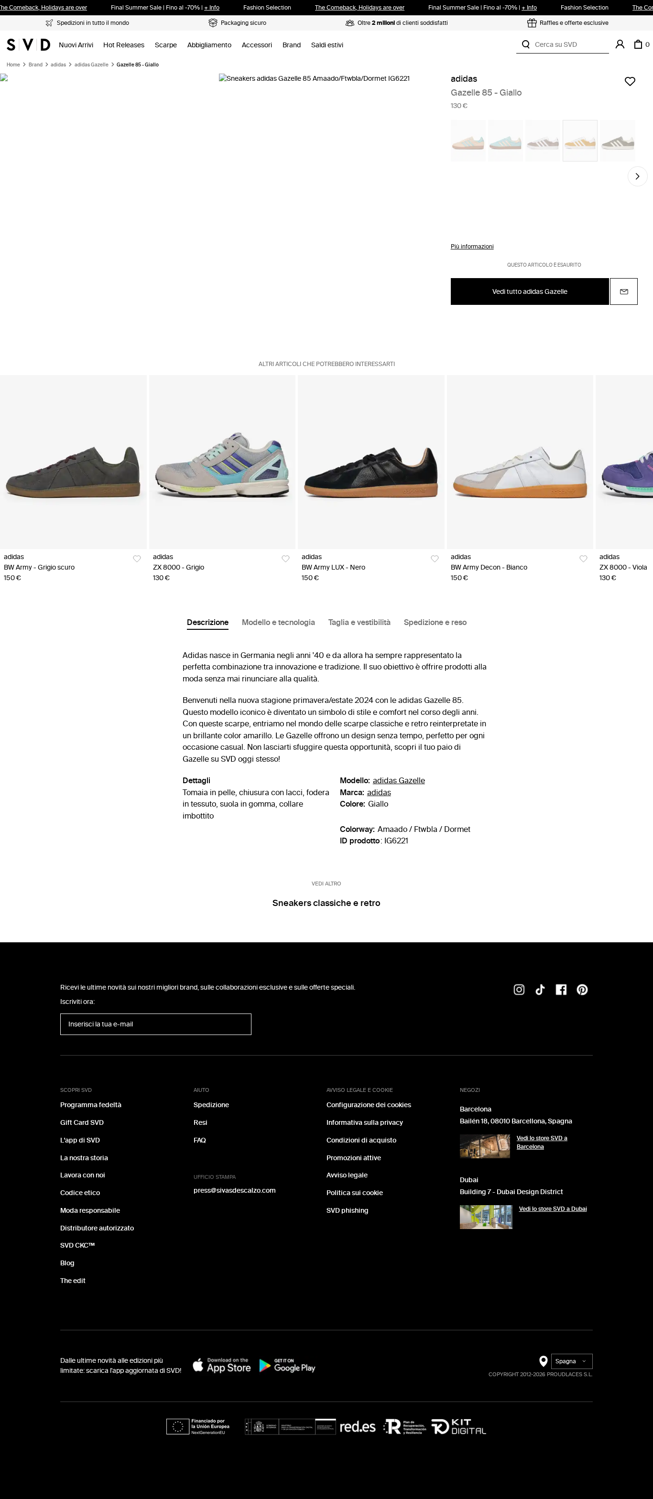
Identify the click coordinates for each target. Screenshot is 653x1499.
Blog (67, 1263)
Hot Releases (123, 45)
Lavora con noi (82, 1175)
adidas (58, 65)
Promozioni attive (353, 1158)
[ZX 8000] (222, 462)
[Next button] (638, 176)
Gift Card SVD (82, 1123)
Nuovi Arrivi (76, 45)
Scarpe (166, 45)
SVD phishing (347, 1211)
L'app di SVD (80, 1140)
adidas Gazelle (92, 65)
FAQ (200, 1140)
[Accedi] (620, 44)
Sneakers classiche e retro (326, 903)
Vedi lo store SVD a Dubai (553, 1209)
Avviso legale (347, 1175)
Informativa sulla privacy (364, 1123)
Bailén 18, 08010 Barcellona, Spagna (516, 1121)
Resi (200, 1123)
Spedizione (211, 1105)
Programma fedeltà (90, 1105)
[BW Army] (73, 462)
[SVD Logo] (28, 44)
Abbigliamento (209, 45)
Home (13, 65)
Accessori (257, 45)
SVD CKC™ (77, 1245)
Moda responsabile (90, 1211)
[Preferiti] (630, 81)
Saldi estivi (327, 45)
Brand (292, 45)
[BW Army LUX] (371, 462)
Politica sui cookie (354, 1193)
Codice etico (80, 1193)
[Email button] (624, 291)
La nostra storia (84, 1158)
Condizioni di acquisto (361, 1140)
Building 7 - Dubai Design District (511, 1192)
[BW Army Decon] (520, 462)
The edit (73, 1281)
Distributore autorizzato (97, 1228)
